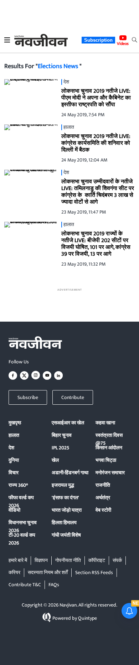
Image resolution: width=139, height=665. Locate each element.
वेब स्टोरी (103, 510)
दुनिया (14, 460)
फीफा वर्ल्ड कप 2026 (21, 501)
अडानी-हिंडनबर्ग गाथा (70, 473)
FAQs (53, 584)
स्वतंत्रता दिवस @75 (109, 439)
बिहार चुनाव (62, 435)
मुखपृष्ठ (15, 423)
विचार (14, 473)
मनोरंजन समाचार (110, 473)
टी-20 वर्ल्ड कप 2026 (22, 539)
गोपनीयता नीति (68, 560)
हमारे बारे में (18, 560)
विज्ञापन (41, 560)
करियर (14, 572)
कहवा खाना (105, 423)
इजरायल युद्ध (63, 485)
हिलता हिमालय (64, 522)
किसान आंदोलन (109, 448)
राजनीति (103, 485)
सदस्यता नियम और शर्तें (48, 572)
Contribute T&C (25, 584)
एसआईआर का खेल (68, 423)
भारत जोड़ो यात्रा (67, 510)
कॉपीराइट (96, 560)
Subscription (98, 40)
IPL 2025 (60, 448)
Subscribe (27, 397)
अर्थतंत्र (103, 497)
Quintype (87, 618)
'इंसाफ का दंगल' (65, 497)
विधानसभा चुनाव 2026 (23, 526)
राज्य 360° (18, 485)
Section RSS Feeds (94, 572)
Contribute (72, 397)
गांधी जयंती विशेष (66, 535)
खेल (55, 460)
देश (11, 448)
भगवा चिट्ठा (106, 460)
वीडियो (14, 510)
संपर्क (117, 560)
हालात (14, 435)
